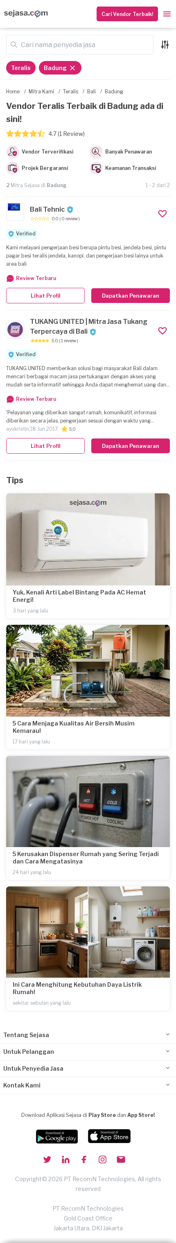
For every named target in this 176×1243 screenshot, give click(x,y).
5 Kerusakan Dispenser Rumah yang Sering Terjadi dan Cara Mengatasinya (86, 857)
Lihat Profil (46, 295)
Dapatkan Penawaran (130, 295)
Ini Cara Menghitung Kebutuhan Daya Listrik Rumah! (77, 988)
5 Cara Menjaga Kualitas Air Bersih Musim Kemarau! (74, 727)
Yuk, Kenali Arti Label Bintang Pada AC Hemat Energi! (79, 596)
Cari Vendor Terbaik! (127, 14)
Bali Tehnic (47, 209)
